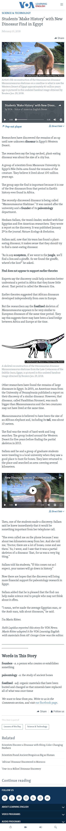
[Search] (55, 827)
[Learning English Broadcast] (40, 827)
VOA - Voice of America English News (27, 109)
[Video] (25, 827)
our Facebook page (46, 703)
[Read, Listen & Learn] (10, 827)
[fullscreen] (61, 505)
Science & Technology (16, 13)
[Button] (59, 38)
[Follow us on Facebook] (5, 798)
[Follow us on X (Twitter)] (12, 798)
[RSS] (33, 798)
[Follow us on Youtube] (19, 798)
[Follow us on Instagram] (26, 798)
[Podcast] (40, 798)
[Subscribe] (47, 798)
